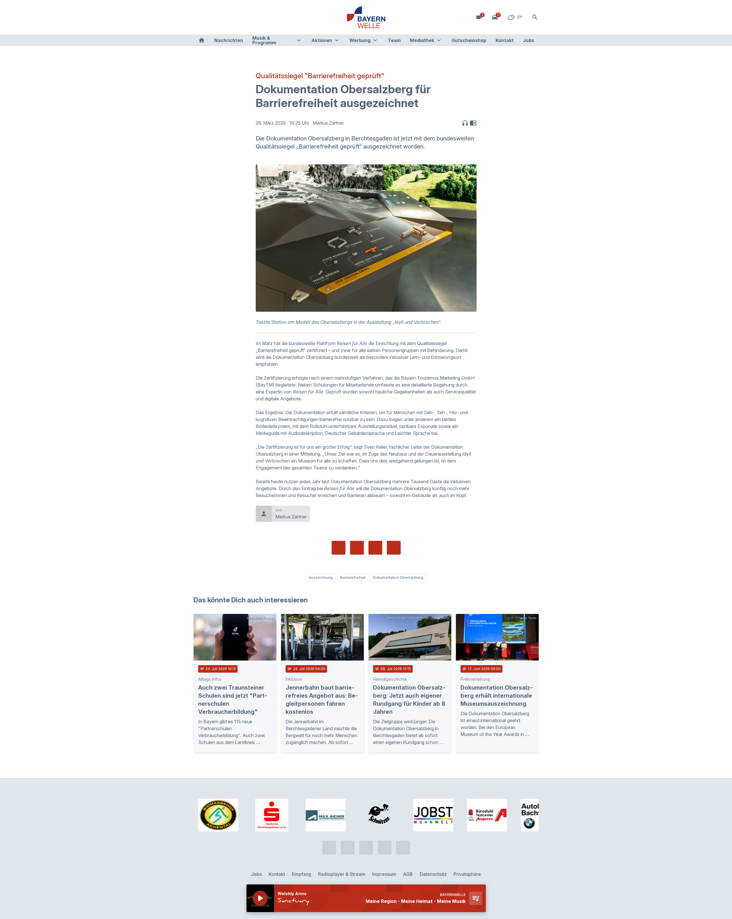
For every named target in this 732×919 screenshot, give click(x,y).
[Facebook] (222, 17)
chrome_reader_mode (473, 122)
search (535, 17)
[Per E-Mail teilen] (394, 548)
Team (394, 40)
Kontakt (505, 40)
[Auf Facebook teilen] (338, 548)
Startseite (202, 40)
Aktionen (321, 40)
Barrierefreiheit (353, 577)
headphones (465, 122)
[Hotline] (199, 17)
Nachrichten (228, 40)
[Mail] (245, 17)
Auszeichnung (321, 577)
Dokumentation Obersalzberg (398, 577)
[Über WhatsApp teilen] (375, 548)
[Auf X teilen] (357, 548)
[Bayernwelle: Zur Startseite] (366, 17)
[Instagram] (234, 17)
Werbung (359, 40)
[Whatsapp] (211, 17)
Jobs (528, 40)
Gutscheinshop (469, 40)
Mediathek (422, 40)
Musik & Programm (264, 40)
